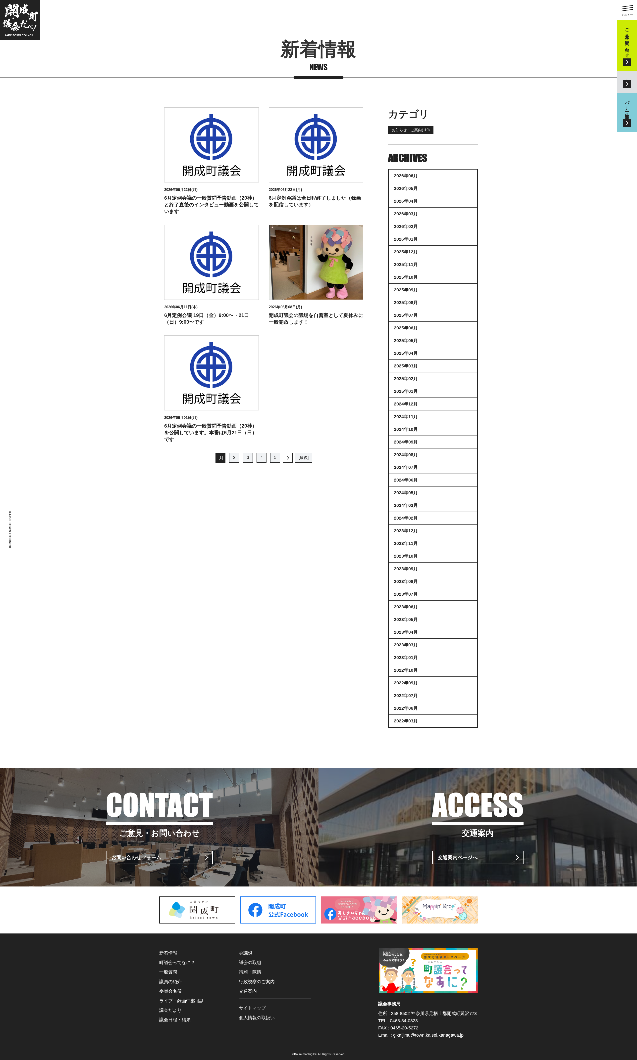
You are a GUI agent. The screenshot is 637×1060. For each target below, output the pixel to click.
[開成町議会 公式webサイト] (20, 20)
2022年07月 (406, 695)
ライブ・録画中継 (177, 1000)
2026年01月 (406, 239)
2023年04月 (406, 632)
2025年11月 (406, 264)
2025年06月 (406, 327)
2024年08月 (406, 454)
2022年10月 (406, 670)
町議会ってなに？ (177, 962)
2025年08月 (406, 302)
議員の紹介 (170, 981)
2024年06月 (406, 480)
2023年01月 (406, 657)
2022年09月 (406, 682)
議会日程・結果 (175, 1019)
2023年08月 (406, 581)
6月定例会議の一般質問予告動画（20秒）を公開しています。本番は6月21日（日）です (210, 432)
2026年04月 (406, 201)
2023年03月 (406, 644)
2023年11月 (406, 543)
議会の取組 (250, 962)
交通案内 (627, 77)
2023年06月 (406, 606)
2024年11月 (406, 416)
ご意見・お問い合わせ (627, 40)
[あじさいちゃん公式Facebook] (359, 920)
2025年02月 (406, 378)
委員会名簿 (170, 991)
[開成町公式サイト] (197, 920)
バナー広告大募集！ (627, 107)
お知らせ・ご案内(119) (411, 130)
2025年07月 (406, 315)
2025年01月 (406, 391)
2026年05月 (406, 188)
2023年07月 (406, 594)
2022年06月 (406, 708)
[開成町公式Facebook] (278, 920)
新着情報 (168, 953)
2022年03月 (406, 720)
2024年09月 (406, 442)
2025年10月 (406, 277)
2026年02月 (406, 226)
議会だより (170, 1010)
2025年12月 (406, 251)
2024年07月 (406, 467)
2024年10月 (406, 429)
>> (287, 457)
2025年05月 (406, 340)
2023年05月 (406, 619)
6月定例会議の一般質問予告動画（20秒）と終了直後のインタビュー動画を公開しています (211, 204)
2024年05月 (406, 492)
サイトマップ (252, 1008)
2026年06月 (406, 175)
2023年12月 (406, 530)
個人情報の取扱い (257, 1017)
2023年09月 (406, 568)
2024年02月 (406, 518)
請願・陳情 (250, 972)
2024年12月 (406, 403)
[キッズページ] (428, 990)
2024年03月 (406, 505)
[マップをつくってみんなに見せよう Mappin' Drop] (440, 920)
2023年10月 (406, 556)
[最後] (304, 457)
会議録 (245, 953)
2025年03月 (406, 365)
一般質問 (168, 972)
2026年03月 (406, 213)
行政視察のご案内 (257, 981)
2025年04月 (406, 353)
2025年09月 (406, 289)
